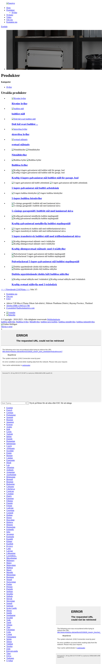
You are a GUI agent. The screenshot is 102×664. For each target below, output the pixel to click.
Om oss (9, 20)
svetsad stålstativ (21, 144)
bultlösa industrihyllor (85, 322)
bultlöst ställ (18, 113)
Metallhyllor (34, 322)
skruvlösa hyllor (20, 134)
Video (8, 17)
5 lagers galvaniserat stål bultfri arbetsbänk (35, 188)
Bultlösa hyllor (20, 165)
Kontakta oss (11, 22)
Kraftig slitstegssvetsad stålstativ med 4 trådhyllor (39, 248)
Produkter (10, 10)
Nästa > (24, 289)
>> (28, 289)
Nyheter (9, 15)
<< (2, 289)
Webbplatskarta (53, 319)
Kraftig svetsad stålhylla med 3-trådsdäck (34, 284)
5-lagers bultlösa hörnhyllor (27, 198)
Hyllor (14, 12)
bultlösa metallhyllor (66, 322)
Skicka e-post (6, 326)
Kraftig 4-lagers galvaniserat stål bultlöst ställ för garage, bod (45, 177)
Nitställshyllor (19, 154)
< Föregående (9, 289)
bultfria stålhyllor (8, 322)
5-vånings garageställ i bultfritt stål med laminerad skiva (42, 210)
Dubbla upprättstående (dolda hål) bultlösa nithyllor (40, 274)
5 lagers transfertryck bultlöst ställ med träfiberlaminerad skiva (46, 236)
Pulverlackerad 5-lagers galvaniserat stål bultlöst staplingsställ (45, 261)
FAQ (8, 299)
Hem (8, 8)
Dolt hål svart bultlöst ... (25, 124)
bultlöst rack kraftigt (49, 322)
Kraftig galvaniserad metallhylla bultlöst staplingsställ (41, 223)
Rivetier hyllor (19, 103)
